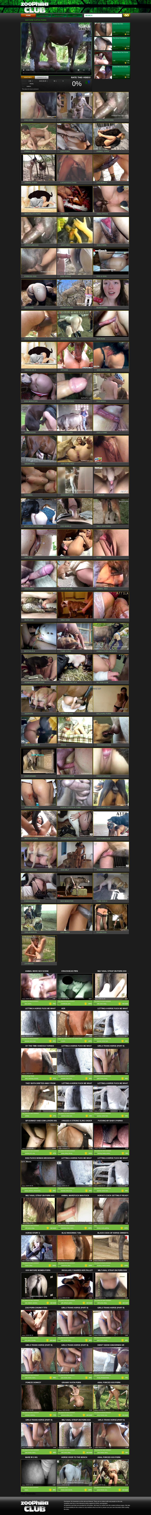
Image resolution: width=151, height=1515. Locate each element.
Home (28, 15)
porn (29, 1340)
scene (29, 1004)
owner (104, 1265)
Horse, (32, 83)
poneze (27, 1415)
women (35, 1303)
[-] (89, 82)
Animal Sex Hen (118, 24)
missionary (37, 1190)
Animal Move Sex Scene (120, 52)
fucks (26, 1190)
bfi (31, 1153)
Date (75, 15)
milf (98, 1004)
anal (101, 1004)
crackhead (64, 1004)
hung (98, 1377)
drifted (27, 1116)
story (30, 1265)
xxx (26, 1303)
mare (71, 1228)
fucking (99, 1153)
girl (62, 1303)
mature (29, 86)
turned (36, 1078)
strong (70, 1153)
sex (26, 1004)
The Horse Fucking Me (120, 38)
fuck (34, 1041)
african (66, 1303)
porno (108, 1153)
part (98, 1078)
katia (67, 1415)
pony (62, 1153)
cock (102, 1228)
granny (63, 1415)
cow (33, 1153)
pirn (69, 1004)
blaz (69, 1265)
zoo (26, 1340)
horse (102, 1078)
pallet (70, 1303)
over (66, 1490)
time (26, 1078)
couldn (63, 1041)
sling (66, 1153)
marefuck (64, 1228)
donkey (27, 1153)
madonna (64, 1265)
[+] (86, 82)
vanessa (30, 1078)
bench (70, 1490)
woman (27, 1041)
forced (102, 1415)
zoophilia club (35, 7)
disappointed (105, 1377)
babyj (104, 1153)
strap (104, 1004)
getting (107, 1228)
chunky (33, 1340)
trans (105, 1078)
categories (43, 15)
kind (31, 1041)
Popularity (59, 15)
